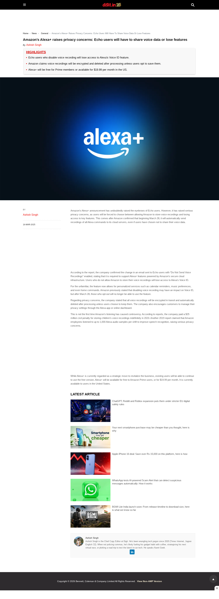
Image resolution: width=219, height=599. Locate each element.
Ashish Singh (34, 45)
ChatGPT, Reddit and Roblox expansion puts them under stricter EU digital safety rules (151, 403)
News (34, 33)
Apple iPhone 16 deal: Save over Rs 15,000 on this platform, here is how (149, 454)
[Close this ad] (217, 588)
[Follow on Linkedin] (132, 552)
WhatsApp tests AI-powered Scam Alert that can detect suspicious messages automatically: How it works (146, 482)
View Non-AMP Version (149, 581)
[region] (109, 18)
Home (25, 33)
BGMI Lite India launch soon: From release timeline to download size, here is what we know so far (151, 508)
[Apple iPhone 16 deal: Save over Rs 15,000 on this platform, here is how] (90, 463)
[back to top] (213, 579)
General (44, 33)
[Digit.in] (112, 5)
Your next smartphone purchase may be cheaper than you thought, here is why (151, 429)
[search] (192, 4)
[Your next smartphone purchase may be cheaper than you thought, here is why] (90, 437)
